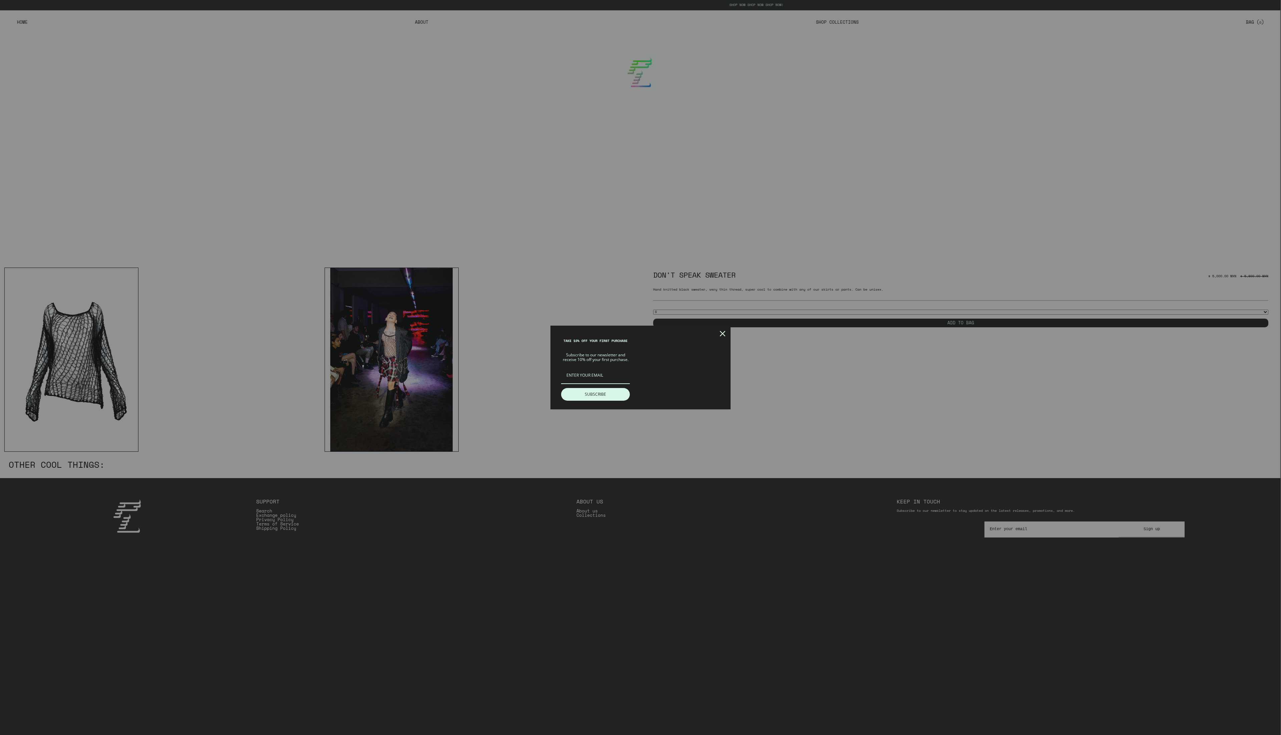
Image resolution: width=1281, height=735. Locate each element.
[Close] (723, 334)
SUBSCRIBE (595, 394)
